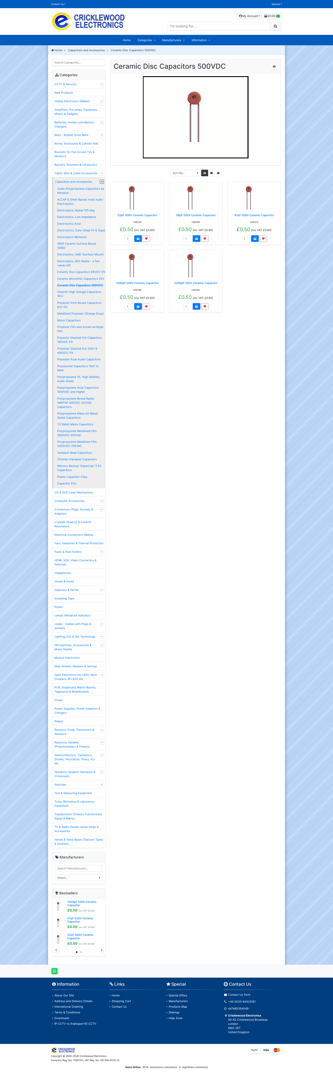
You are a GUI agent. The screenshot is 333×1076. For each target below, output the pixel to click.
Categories (145, 40)
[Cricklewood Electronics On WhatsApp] (54, 971)
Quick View (152, 186)
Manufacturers (171, 40)
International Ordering (68, 1006)
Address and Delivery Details (73, 1001)
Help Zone (175, 1018)
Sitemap (174, 1012)
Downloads (61, 1018)
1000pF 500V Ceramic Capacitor (137, 283)
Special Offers (178, 995)
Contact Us (57, 4)
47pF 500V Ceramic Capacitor (254, 215)
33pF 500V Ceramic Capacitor (137, 215)
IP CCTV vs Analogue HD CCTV (75, 1023)
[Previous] (56, 950)
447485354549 (238, 1008)
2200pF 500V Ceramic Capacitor (195, 283)
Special (276, 4)
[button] (249, 16)
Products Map (178, 1006)
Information (199, 40)
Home (127, 40)
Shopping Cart (121, 1001)
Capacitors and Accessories (86, 50)
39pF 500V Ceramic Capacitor (196, 215)
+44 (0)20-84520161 (242, 1001)
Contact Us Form (238, 994)
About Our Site (64, 995)
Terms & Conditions (67, 1012)
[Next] (101, 950)
